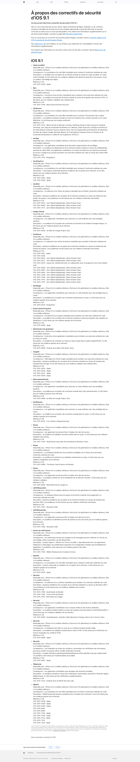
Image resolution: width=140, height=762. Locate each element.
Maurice (115, 758)
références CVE (40, 44)
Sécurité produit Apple (74, 34)
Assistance (31, 752)
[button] (115, 2)
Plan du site (67, 758)
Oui (51, 747)
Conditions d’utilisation (57, 758)
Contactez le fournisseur (59, 730)
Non (58, 747)
